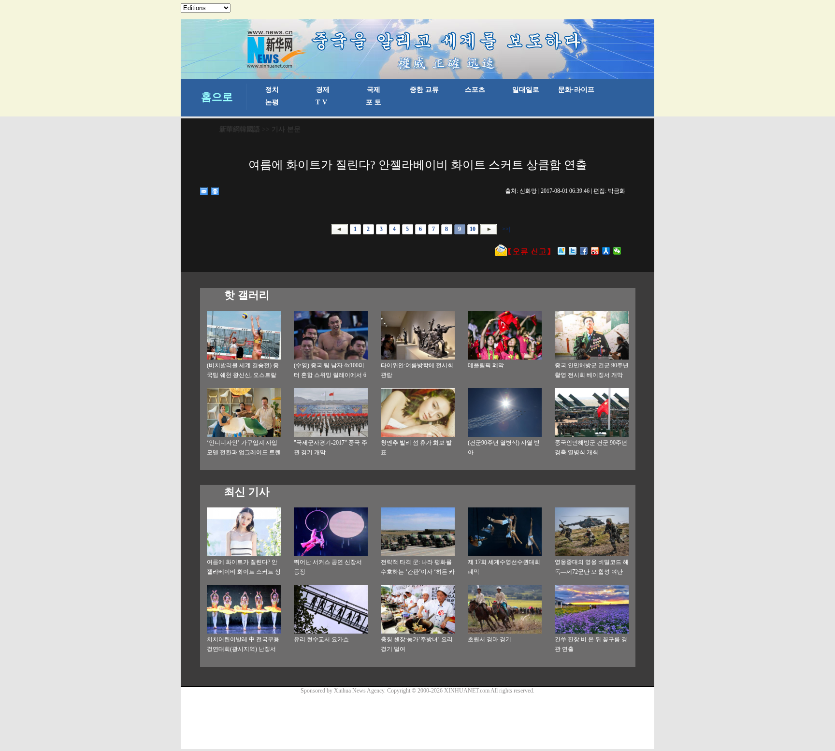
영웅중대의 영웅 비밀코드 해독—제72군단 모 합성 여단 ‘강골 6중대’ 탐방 (592, 572)
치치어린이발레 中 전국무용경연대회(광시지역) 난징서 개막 (243, 649)
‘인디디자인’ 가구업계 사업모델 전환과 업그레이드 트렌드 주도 (244, 452)
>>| (505, 229)
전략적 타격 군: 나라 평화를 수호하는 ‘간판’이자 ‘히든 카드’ (418, 572)
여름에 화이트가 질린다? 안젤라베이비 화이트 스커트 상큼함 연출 (244, 572)
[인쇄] (215, 191)
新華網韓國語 (239, 129)
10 (472, 229)
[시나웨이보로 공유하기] (595, 251)
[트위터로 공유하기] (573, 251)
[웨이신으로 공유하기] (617, 251)
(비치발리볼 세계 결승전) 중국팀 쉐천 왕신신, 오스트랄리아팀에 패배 (243, 375)
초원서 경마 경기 (489, 639)
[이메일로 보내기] (204, 191)
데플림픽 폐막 (486, 365)
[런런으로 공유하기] (606, 251)
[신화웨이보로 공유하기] (562, 251)
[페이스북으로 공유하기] (584, 251)
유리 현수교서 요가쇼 (321, 639)
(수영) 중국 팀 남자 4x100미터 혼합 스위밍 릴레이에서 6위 (330, 375)
